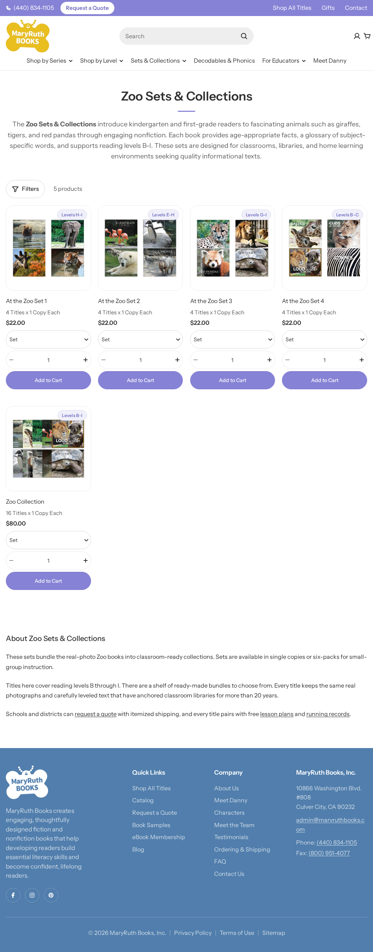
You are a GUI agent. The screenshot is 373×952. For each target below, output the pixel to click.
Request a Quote (87, 7)
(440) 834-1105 (337, 842)
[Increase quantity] (85, 360)
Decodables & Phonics (224, 60)
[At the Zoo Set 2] (140, 297)
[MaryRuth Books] (27, 782)
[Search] (244, 36)
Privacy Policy (193, 932)
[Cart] (367, 36)
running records (328, 713)
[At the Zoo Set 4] (324, 297)
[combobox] (186, 36)
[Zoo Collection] (48, 498)
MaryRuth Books (132, 932)
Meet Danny (329, 60)
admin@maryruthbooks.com (330, 824)
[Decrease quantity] (11, 360)
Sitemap (273, 932)
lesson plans (277, 713)
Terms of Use (237, 932)
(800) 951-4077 (329, 853)
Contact (356, 7)
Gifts (328, 7)
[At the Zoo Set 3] (232, 297)
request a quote (96, 713)
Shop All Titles (292, 7)
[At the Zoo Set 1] (48, 297)
